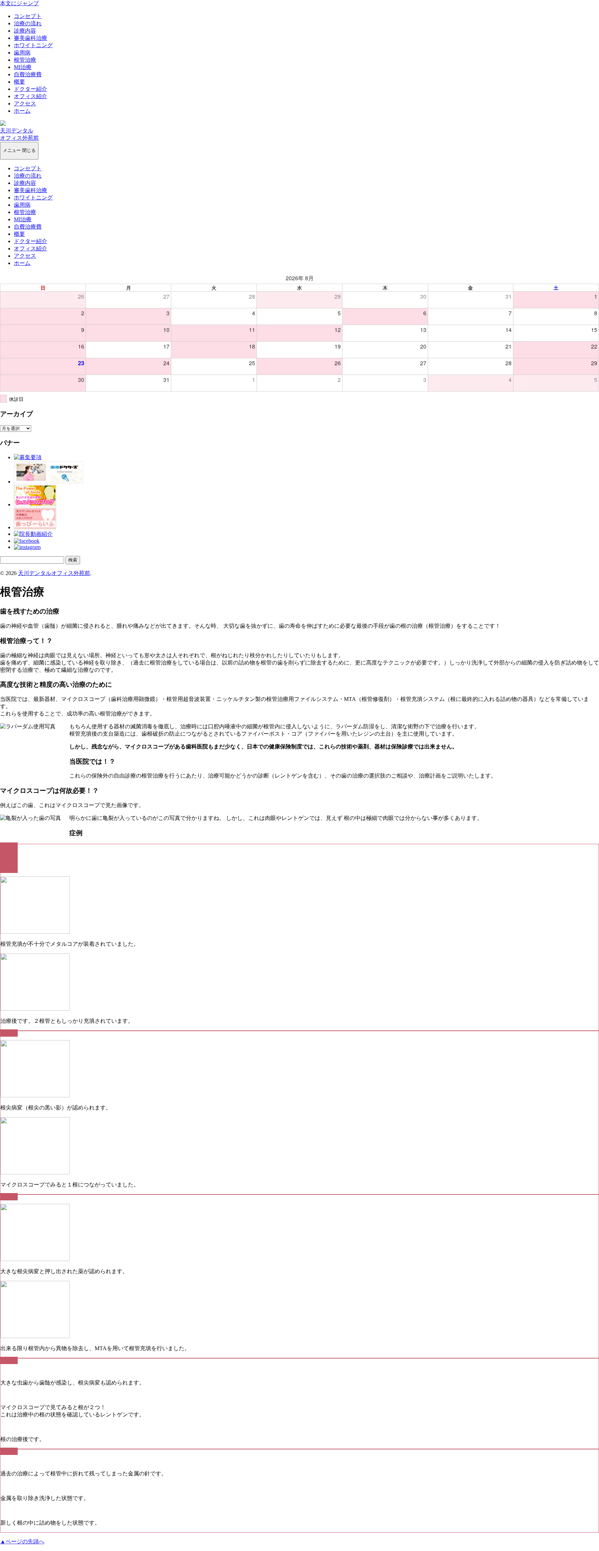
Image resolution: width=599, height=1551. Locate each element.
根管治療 (25, 60)
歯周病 (22, 52)
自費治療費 (28, 74)
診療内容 (25, 31)
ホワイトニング (33, 45)
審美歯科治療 (30, 38)
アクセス (25, 103)
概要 (19, 82)
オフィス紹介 (30, 96)
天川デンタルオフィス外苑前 (54, 573)
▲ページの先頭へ (22, 1541)
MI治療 (23, 67)
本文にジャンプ (19, 3)
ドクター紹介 (30, 89)
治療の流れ (28, 23)
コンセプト (28, 16)
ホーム (22, 111)
